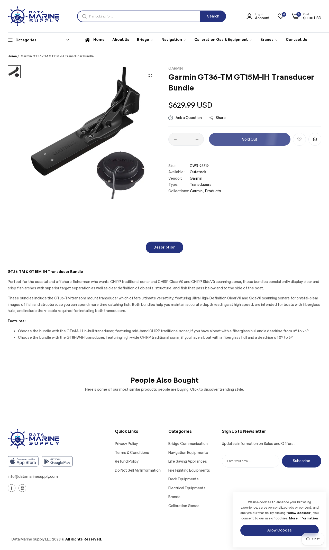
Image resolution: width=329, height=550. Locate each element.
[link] (145, 40)
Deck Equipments (183, 479)
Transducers (201, 184)
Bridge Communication (188, 443)
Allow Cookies (279, 530)
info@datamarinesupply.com (33, 476)
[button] (299, 139)
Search (213, 16)
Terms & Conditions (132, 452)
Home (12, 56)
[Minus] (175, 139)
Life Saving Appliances (187, 461)
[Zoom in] (150, 75)
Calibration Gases (183, 505)
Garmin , (197, 191)
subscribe (301, 461)
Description (164, 247)
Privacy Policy (126, 443)
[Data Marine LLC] (33, 16)
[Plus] (197, 139)
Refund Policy (127, 461)
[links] (12, 488)
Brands (174, 496)
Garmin (175, 68)
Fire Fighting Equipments (189, 470)
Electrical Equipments (187, 488)
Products (213, 191)
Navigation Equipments (188, 452)
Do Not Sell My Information (138, 470)
